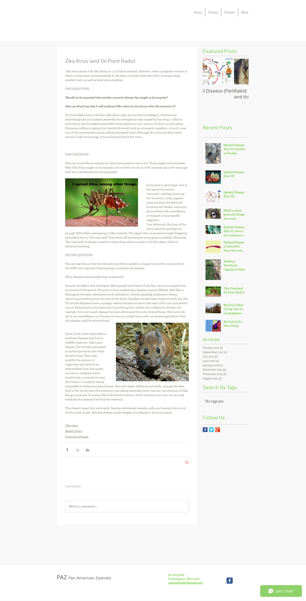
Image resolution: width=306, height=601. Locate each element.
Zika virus (71, 425)
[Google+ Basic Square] (217, 429)
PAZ (84, 577)
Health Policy (73, 431)
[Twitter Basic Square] (211, 429)
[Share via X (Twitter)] (77, 450)
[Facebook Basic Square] (205, 429)
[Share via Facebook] (67, 450)
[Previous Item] (209, 71)
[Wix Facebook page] (229, 580)
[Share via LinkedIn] (88, 450)
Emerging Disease (76, 437)
